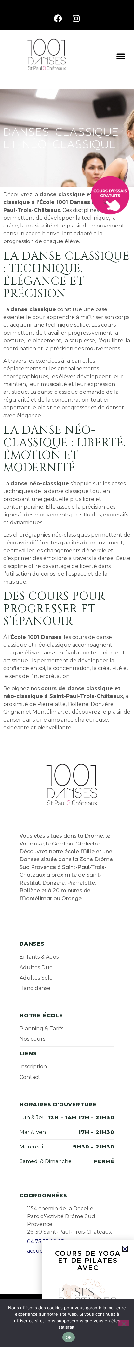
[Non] (123, 1323)
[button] (120, 56)
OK (69, 1337)
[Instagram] (76, 18)
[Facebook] (58, 18)
